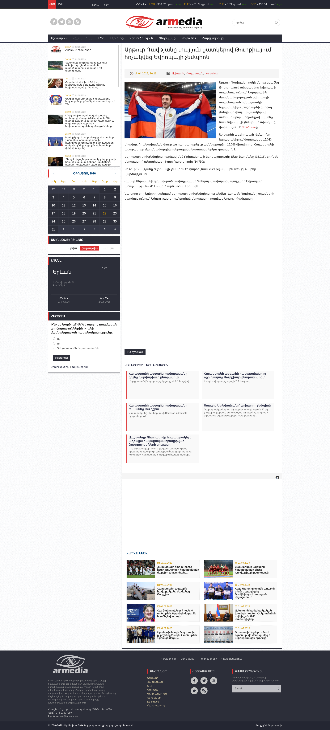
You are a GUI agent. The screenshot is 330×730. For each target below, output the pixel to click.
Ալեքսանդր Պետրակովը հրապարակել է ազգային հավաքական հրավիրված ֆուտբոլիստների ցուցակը (160, 441)
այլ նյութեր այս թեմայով (146, 365)
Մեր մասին (187, 659)
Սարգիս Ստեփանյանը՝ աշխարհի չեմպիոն (237, 405)
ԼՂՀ (101, 38)
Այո (59, 339)
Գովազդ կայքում (232, 659)
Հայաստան (83, 38)
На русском (135, 351)
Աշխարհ (58, 38)
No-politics (188, 38)
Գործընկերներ (208, 659)
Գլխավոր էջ (169, 659)
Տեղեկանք (167, 38)
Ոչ (58, 343)
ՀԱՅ (52, 4)
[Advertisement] (202, 509)
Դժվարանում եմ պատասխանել (78, 348)
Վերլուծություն (141, 38)
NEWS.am (248, 127)
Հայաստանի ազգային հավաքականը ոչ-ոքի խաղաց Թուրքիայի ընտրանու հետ (235, 375)
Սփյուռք (117, 38)
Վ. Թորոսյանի (273, 725)
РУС (60, 4)
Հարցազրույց (213, 38)
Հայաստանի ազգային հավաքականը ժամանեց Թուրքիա (158, 407)
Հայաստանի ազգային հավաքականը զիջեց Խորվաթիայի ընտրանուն (158, 375)
